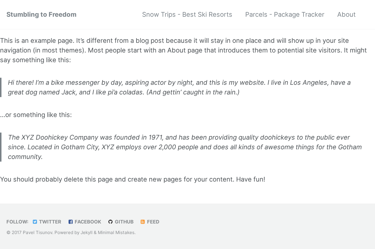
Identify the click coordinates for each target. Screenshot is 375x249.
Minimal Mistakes (116, 232)
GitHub (124, 222)
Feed (152, 222)
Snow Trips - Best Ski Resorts (187, 14)
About (346, 14)
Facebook (87, 222)
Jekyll (87, 232)
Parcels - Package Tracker (284, 14)
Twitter (49, 222)
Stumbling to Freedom (41, 14)
